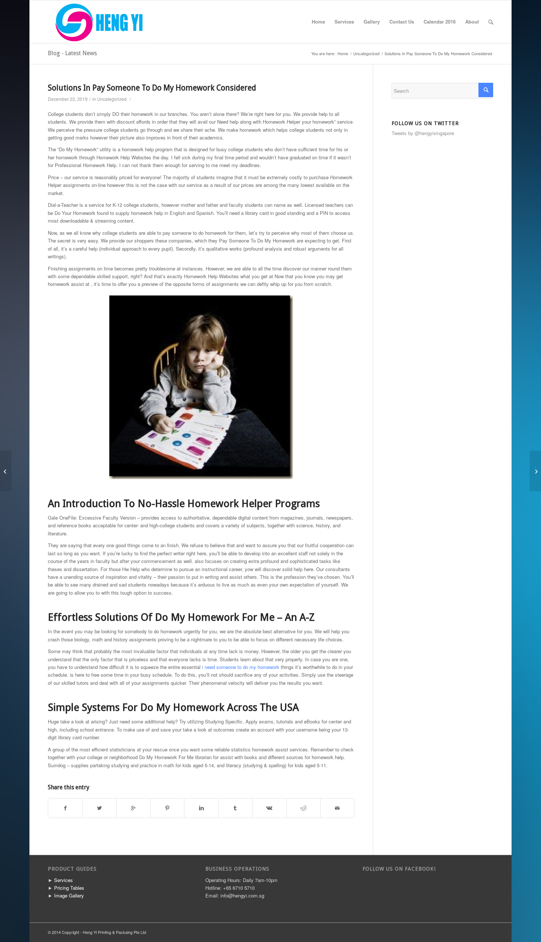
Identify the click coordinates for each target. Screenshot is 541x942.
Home (318, 21)
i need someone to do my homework (240, 666)
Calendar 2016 (440, 21)
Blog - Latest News (72, 53)
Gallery (372, 21)
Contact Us (401, 21)
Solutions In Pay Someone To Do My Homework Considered (152, 87)
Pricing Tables (69, 887)
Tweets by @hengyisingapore (423, 133)
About (472, 21)
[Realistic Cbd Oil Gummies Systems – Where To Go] (5, 471)
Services (344, 21)
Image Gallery (69, 895)
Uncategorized (366, 53)
